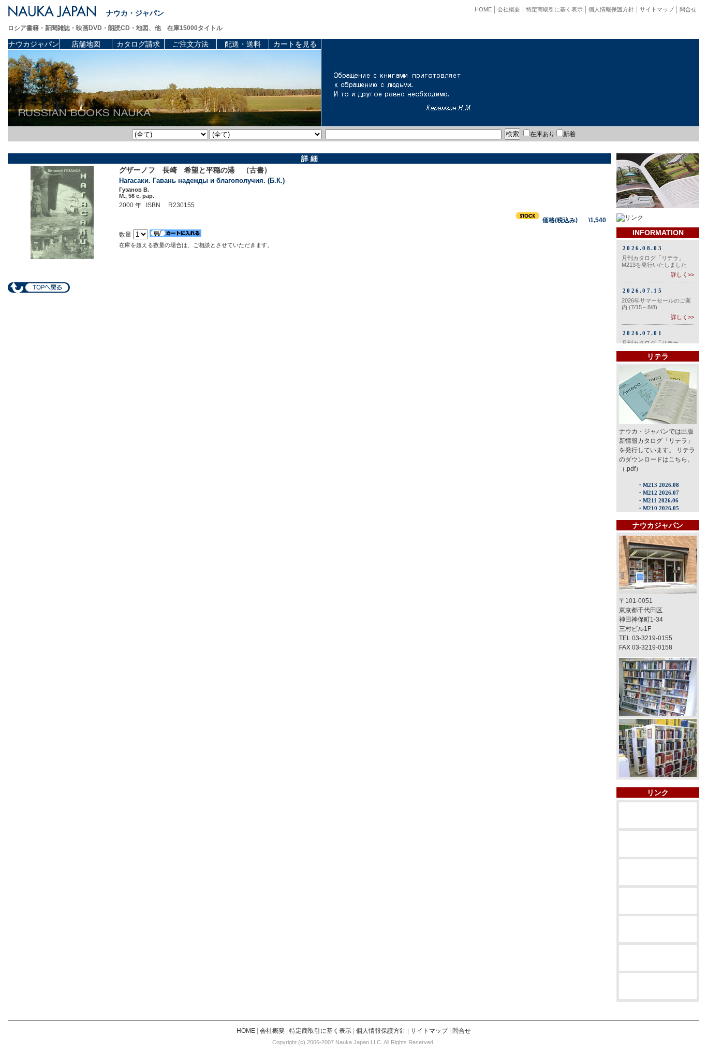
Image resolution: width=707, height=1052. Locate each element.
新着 (569, 134)
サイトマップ (657, 9)
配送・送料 (243, 44)
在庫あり (542, 134)
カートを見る (295, 44)
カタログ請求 (138, 44)
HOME (483, 9)
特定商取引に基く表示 (554, 9)
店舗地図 (85, 44)
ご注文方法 (190, 44)
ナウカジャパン (33, 44)
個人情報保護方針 (611, 9)
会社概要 (508, 9)
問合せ (688, 9)
